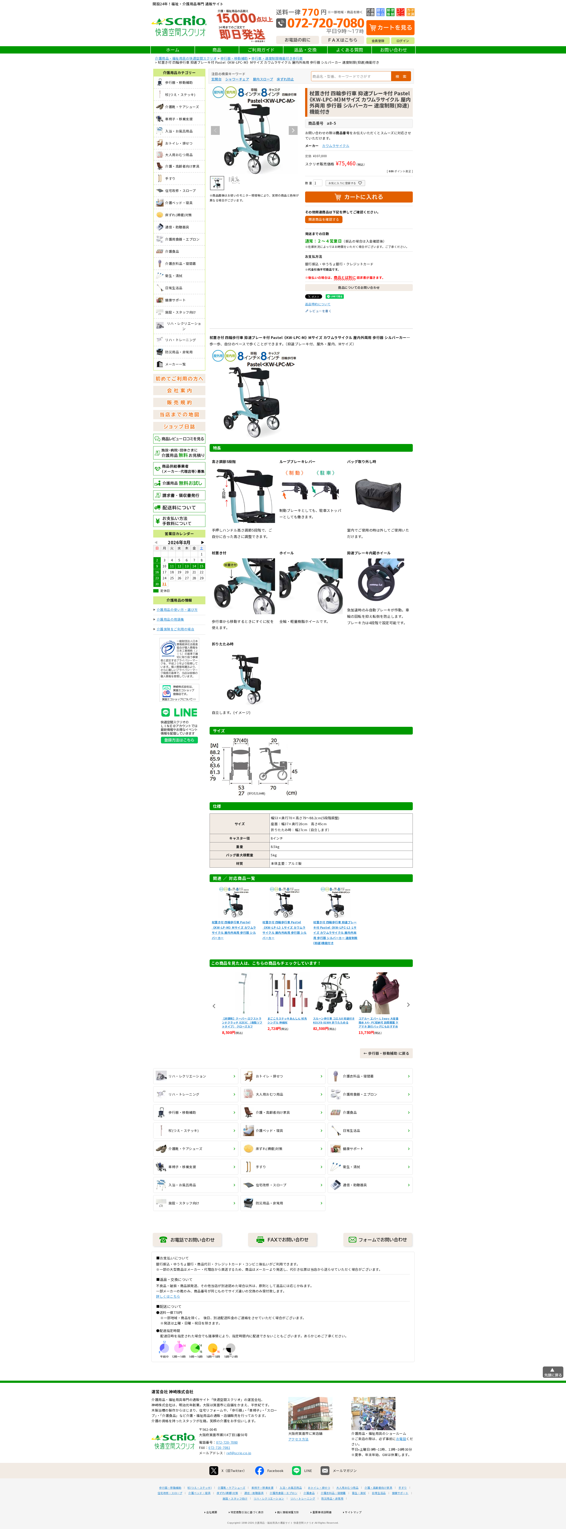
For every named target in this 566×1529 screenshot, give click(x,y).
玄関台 (216, 79)
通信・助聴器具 (254, 1493)
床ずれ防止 (285, 79)
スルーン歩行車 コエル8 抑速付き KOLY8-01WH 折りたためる (288, 1020)
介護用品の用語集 (170, 619)
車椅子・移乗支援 (262, 1487)
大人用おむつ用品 (347, 1487)
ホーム (173, 49)
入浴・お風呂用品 (291, 1487)
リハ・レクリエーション (269, 1498)
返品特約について (318, 304)
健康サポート (400, 1493)
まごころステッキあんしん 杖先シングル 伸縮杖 (242, 1020)
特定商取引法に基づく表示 (247, 1512)
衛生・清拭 (359, 1493)
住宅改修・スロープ (170, 1493)
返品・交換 (305, 49)
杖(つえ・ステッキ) (199, 1487)
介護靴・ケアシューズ (231, 1487)
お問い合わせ (393, 49)
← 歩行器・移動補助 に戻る (386, 1053)
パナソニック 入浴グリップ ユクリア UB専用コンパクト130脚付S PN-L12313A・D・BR (380, 1022)
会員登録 (378, 40)
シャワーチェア (237, 79)
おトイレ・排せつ (319, 1487)
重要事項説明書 (322, 1512)
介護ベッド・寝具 (199, 1493)
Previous (215, 130)
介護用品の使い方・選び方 (177, 609)
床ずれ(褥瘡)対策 (227, 1493)
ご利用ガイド (261, 49)
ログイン (402, 40)
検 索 (401, 76)
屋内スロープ (263, 79)
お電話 (401, 1438)
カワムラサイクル (335, 145)
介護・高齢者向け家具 (378, 1487)
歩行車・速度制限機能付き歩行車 (277, 58)
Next (293, 130)
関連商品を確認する (323, 219)
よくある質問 (349, 49)
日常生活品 (379, 1493)
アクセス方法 (298, 1439)
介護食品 (309, 1493)
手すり (402, 1487)
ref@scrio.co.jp (238, 1453)
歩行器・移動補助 (234, 58)
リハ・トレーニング (302, 1498)
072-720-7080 (227, 1442)
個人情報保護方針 (288, 1512)
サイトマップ (353, 1512)
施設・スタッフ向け (235, 1498)
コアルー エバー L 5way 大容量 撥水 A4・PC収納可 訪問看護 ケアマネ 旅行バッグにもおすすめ (333, 1022)
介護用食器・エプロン (283, 1493)
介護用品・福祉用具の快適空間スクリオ (186, 58)
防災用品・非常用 (332, 1498)
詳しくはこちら (168, 1296)
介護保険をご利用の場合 (176, 629)
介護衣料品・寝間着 (333, 1493)
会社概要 (211, 1512)
